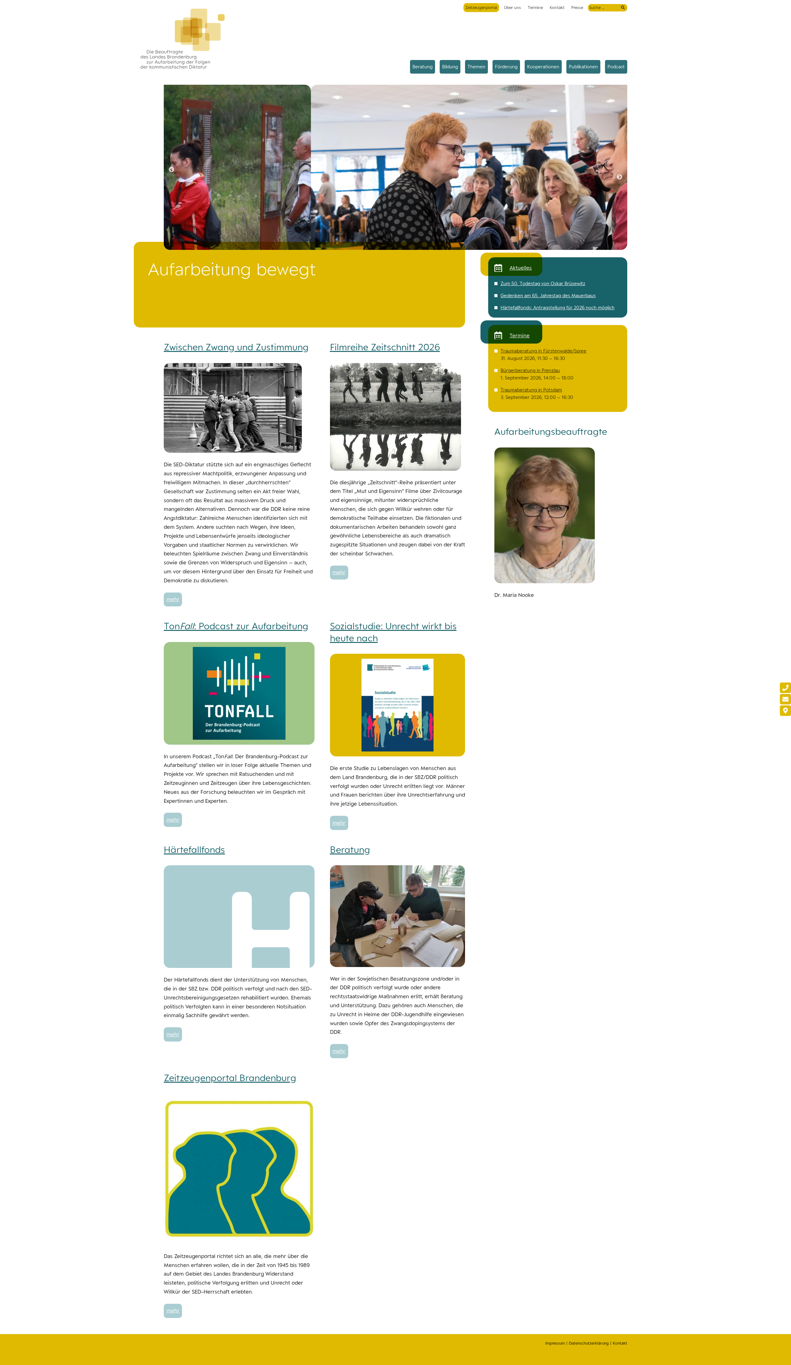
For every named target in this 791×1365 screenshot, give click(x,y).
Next (619, 177)
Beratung (422, 66)
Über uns (512, 7)
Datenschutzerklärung (589, 1343)
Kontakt (557, 7)
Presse (577, 7)
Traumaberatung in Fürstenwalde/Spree (543, 350)
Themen (476, 66)
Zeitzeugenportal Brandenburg (230, 1077)
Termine (535, 7)
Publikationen (583, 66)
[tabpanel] (395, 170)
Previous (171, 170)
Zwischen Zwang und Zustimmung (236, 347)
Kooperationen (543, 66)
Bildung (450, 66)
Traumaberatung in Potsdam (531, 389)
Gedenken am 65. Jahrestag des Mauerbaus (548, 295)
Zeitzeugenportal (481, 7)
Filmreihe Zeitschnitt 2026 (385, 347)
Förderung (506, 66)
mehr (173, 599)
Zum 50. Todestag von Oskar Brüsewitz (543, 283)
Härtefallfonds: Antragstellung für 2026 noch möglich (558, 307)
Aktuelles (521, 268)
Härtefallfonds (194, 849)
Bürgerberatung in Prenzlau (530, 370)
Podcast (616, 66)
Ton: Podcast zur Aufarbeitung (236, 625)
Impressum (555, 1343)
